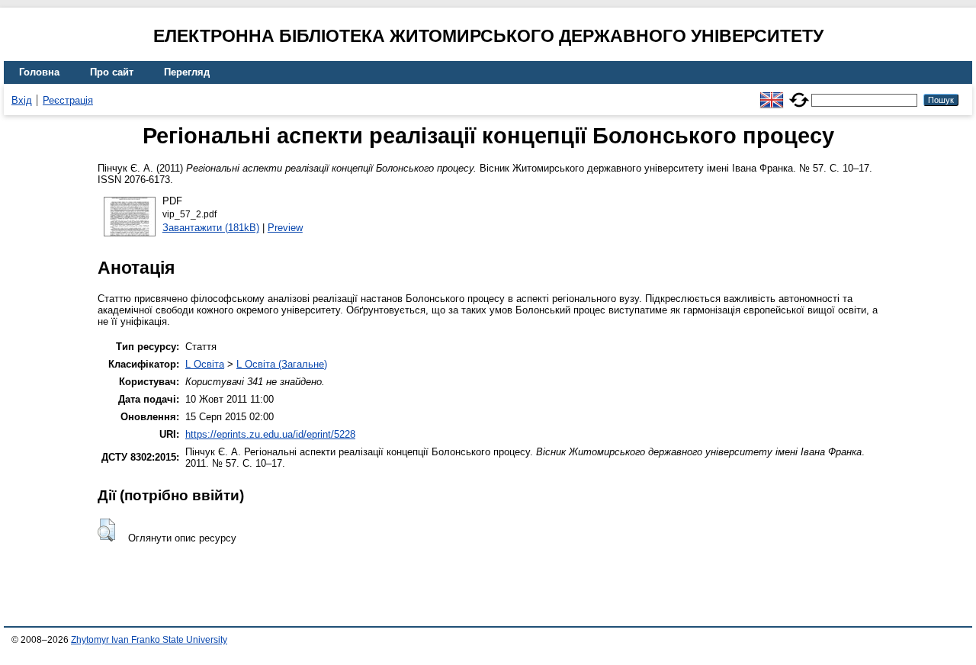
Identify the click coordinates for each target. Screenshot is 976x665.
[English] (771, 93)
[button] (106, 530)
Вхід (21, 100)
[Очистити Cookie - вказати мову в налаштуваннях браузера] (799, 93)
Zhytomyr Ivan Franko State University (149, 639)
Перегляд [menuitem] (187, 72)
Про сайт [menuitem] (111, 72)
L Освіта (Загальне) (281, 364)
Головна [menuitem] (39, 72)
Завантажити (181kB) (210, 227)
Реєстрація (68, 100)
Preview (285, 227)
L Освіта (204, 364)
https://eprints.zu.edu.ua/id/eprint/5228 (270, 434)
